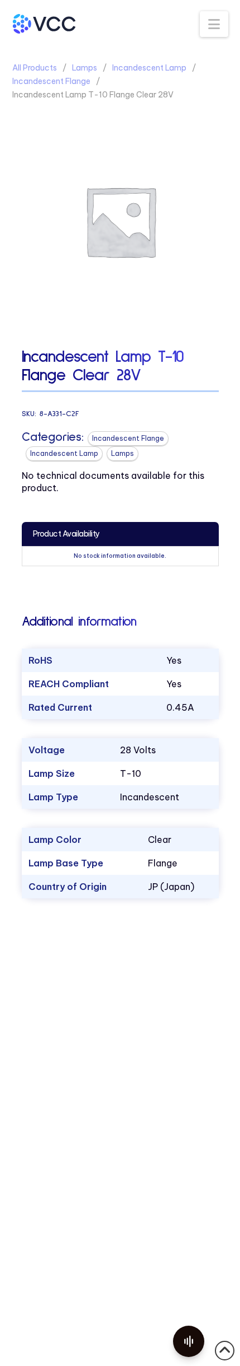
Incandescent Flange (51, 81)
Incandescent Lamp (149, 68)
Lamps (84, 68)
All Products (34, 68)
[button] (214, 24)
